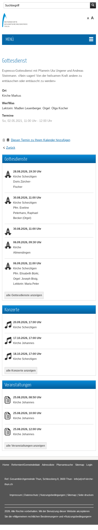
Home (6, 464)
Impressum (16, 495)
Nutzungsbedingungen (52, 495)
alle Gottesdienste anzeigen (24, 295)
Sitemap (79, 464)
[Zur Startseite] (18, 26)
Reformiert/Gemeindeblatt (25, 464)
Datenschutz (31, 495)
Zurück (10, 147)
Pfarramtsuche (65, 464)
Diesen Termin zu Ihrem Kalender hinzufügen (40, 140)
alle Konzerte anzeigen (21, 370)
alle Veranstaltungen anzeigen (25, 445)
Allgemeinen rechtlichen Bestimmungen (35, 516)
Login (89, 464)
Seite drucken (85, 495)
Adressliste (48, 464)
